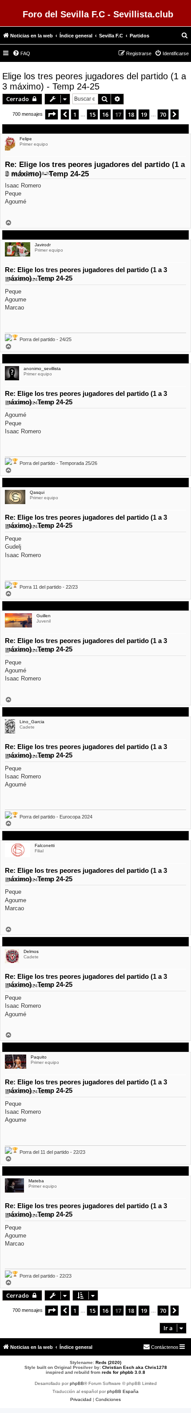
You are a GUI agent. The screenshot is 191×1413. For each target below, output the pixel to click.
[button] (51, 114)
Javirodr (43, 244)
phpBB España (123, 1391)
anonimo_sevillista (42, 368)
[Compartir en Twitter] (142, 218)
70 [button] (163, 114)
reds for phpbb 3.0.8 (123, 1372)
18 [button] (131, 114)
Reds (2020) (108, 1362)
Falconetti (45, 845)
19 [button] (144, 114)
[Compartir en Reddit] (158, 218)
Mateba (36, 1180)
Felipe (26, 138)
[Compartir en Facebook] (126, 218)
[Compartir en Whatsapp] (173, 218)
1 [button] (74, 114)
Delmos (31, 951)
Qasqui (37, 492)
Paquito (39, 1057)
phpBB (77, 1383)
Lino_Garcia (32, 721)
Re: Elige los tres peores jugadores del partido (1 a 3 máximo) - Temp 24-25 (95, 169)
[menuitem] (185, 35)
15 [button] (92, 114)
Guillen (43, 615)
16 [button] (105, 114)
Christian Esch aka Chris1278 (134, 1367)
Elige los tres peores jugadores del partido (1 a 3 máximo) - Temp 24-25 (94, 81)
